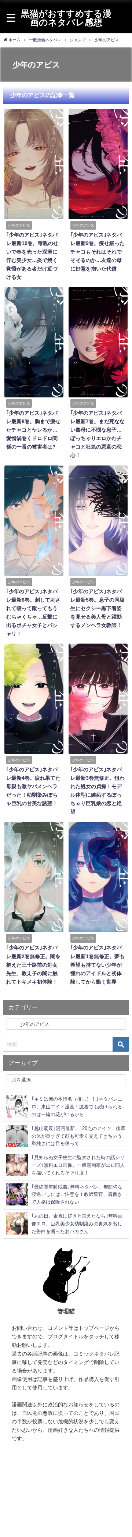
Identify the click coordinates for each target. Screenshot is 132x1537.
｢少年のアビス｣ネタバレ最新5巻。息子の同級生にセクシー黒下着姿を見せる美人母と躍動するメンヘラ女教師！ (97, 608)
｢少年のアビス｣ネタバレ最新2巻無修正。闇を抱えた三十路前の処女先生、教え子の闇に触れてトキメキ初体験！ (33, 964)
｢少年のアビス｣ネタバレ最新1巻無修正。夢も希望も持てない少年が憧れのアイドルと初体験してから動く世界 (97, 964)
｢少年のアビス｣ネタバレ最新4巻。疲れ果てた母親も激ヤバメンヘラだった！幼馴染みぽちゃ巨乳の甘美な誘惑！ (33, 786)
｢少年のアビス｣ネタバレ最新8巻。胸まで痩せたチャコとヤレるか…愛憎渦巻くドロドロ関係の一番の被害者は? (33, 429)
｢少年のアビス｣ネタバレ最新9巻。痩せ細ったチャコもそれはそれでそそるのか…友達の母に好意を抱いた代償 (97, 251)
